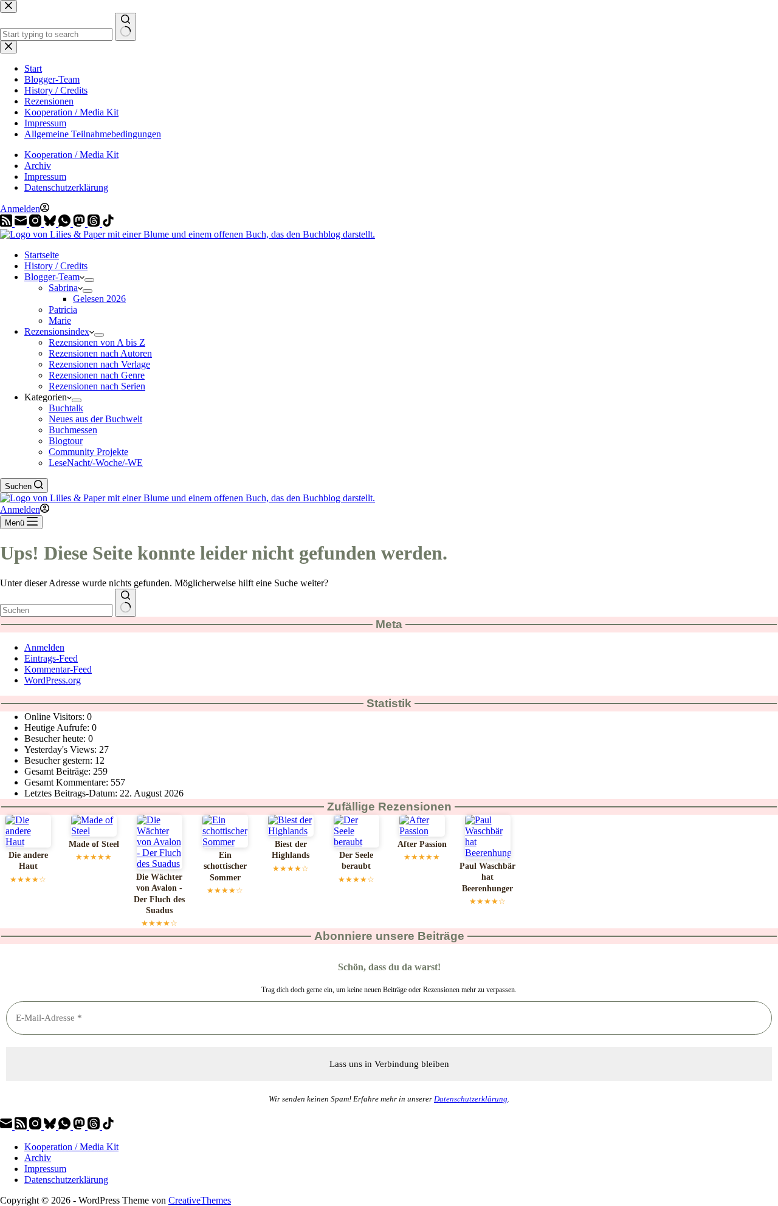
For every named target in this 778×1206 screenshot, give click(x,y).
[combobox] (56, 610)
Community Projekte (88, 452)
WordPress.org (52, 680)
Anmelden (44, 647)
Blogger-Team (52, 277)
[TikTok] (108, 223)
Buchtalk (66, 408)
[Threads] (95, 223)
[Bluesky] (51, 223)
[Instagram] (36, 223)
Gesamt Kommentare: (67, 782)
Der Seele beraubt (356, 861)
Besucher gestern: (59, 760)
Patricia (63, 309)
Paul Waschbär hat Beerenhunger (487, 877)
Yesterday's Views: (61, 749)
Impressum (45, 176)
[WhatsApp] (65, 223)
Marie (60, 320)
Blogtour (66, 441)
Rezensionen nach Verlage (99, 364)
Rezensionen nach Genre (97, 375)
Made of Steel (94, 844)
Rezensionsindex (56, 331)
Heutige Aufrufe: (58, 727)
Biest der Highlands (290, 850)
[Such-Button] (125, 603)
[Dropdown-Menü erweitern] (89, 280)
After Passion (422, 844)
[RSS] (7, 223)
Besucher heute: (56, 738)
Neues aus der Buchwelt (95, 419)
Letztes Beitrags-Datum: (72, 793)
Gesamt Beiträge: (58, 771)
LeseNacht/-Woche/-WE (96, 462)
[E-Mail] (22, 223)
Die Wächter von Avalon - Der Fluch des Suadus (159, 893)
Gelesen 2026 (99, 298)
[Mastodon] (80, 223)
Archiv (37, 165)
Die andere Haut (28, 861)
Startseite (41, 255)
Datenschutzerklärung (66, 187)
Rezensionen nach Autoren (100, 353)
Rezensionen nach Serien (97, 386)
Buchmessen (73, 430)
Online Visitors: (55, 716)
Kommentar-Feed (58, 669)
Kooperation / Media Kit (71, 154)
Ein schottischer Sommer (225, 866)
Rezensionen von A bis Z (97, 342)
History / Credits (56, 266)
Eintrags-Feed (51, 658)
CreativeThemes (199, 1200)
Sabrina (63, 288)
